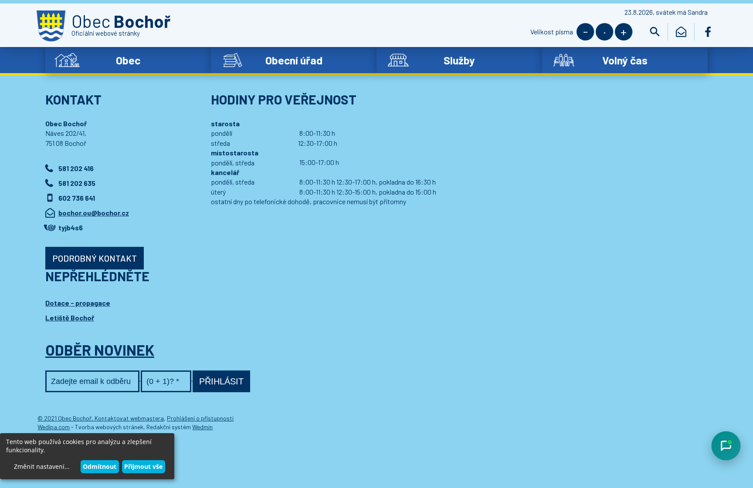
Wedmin (202, 427)
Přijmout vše (143, 466)
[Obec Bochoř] (51, 25)
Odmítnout (99, 466)
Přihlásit (221, 381)
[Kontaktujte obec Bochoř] (681, 31)
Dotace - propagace (77, 303)
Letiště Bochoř (69, 317)
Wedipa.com (53, 427)
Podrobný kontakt (94, 258)
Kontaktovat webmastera (129, 418)
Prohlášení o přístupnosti (200, 418)
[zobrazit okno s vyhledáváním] (654, 31)
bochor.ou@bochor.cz (93, 213)
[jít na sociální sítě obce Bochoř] (708, 31)
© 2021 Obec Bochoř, (66, 418)
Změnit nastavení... (42, 466)
